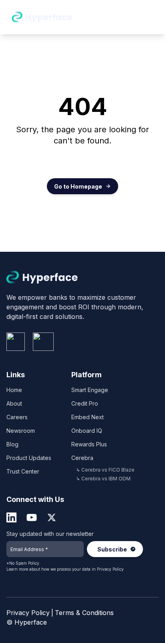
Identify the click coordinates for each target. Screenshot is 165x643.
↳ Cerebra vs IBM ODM (103, 478)
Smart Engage (89, 389)
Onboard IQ (86, 430)
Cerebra (82, 457)
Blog (12, 444)
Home (14, 389)
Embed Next (87, 417)
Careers (17, 417)
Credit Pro (84, 403)
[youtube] (31, 517)
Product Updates (28, 457)
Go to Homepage (78, 186)
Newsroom (20, 430)
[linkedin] (11, 517)
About (14, 403)
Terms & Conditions (84, 613)
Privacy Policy (110, 569)
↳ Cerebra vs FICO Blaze (105, 470)
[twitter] (51, 517)
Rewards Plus (89, 444)
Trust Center (22, 471)
